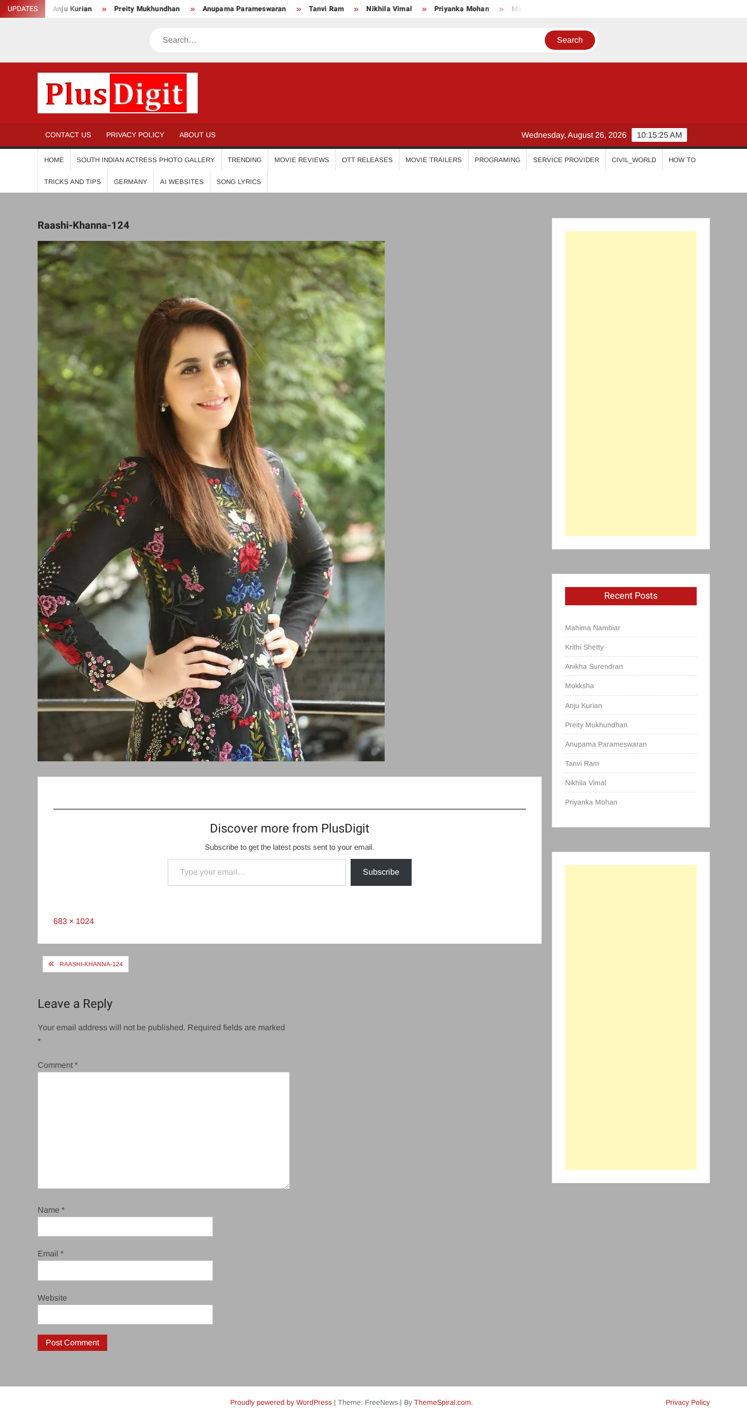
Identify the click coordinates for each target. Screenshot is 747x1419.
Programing (497, 160)
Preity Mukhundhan (114, 9)
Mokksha (579, 686)
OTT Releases (367, 160)
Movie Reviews (301, 160)
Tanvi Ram (294, 9)
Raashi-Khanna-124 (91, 964)
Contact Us (68, 135)
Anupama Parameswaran (212, 9)
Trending (245, 160)
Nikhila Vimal (357, 9)
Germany (130, 182)
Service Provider (566, 160)
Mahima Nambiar (592, 628)
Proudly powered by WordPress (281, 1402)
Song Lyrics (238, 182)
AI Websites (182, 182)
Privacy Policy (135, 135)
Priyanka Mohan (428, 9)
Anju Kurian (583, 705)
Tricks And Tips (72, 182)
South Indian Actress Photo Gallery (146, 160)
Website (52, 1297)
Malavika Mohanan (511, 9)
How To (682, 160)
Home (54, 160)
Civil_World (634, 160)
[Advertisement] (631, 383)
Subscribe (381, 872)
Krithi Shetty (584, 647)
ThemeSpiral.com (442, 1402)
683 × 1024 (73, 921)
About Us (197, 135)
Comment (58, 1065)
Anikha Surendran (594, 666)
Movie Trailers (434, 160)
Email (51, 1253)
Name (51, 1210)
